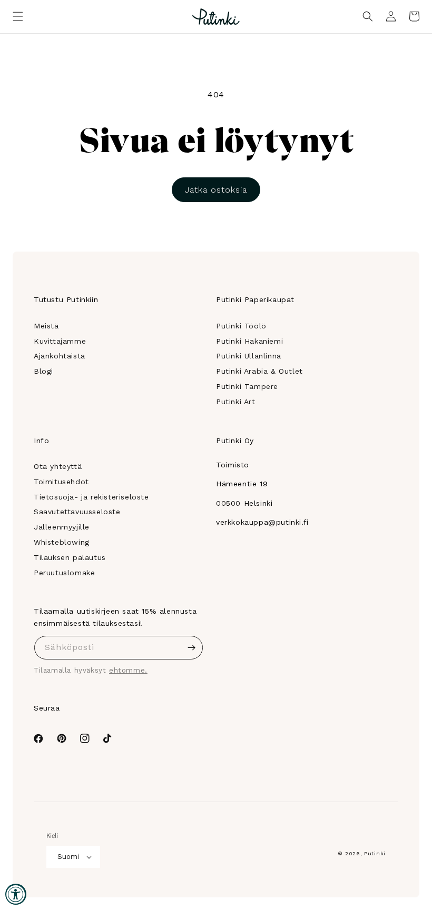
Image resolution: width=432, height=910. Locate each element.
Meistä (46, 326)
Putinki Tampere (247, 386)
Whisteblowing (62, 542)
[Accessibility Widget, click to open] (15, 894)
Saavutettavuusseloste (77, 511)
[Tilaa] (191, 647)
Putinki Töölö (241, 326)
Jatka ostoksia (216, 190)
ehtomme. (128, 670)
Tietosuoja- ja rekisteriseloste (91, 497)
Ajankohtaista (59, 356)
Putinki (375, 853)
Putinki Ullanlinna (248, 356)
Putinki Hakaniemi (249, 341)
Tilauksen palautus (70, 557)
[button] (18, 16)
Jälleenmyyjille (62, 527)
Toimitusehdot (61, 481)
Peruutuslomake (64, 572)
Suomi (68, 857)
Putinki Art (236, 401)
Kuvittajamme (60, 341)
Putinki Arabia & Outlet (259, 371)
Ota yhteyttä (58, 466)
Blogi (43, 371)
